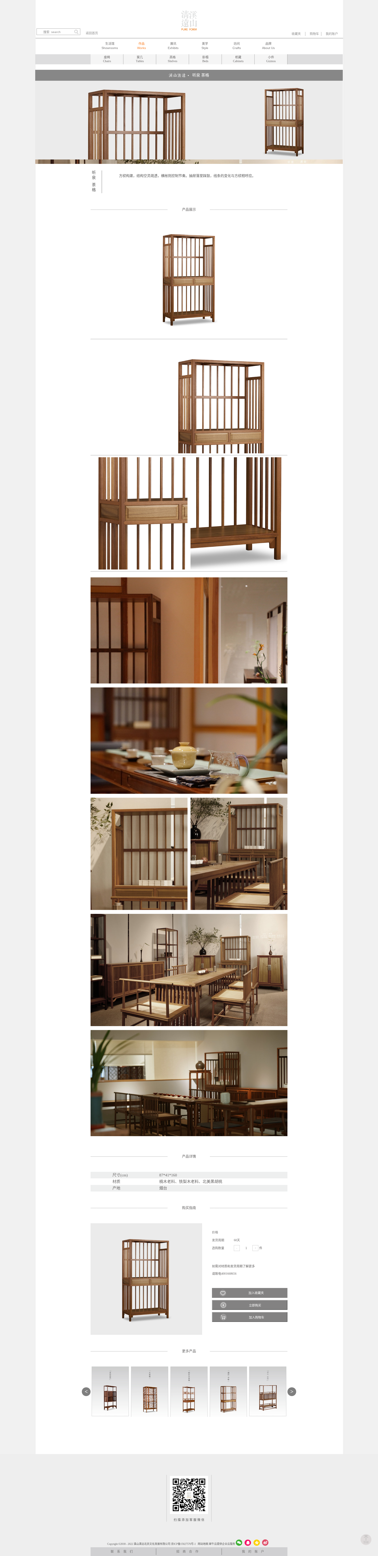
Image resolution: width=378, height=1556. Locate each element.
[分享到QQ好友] (248, 1542)
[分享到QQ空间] (256, 1542)
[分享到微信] (239, 1542)
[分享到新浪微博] (265, 1542)
